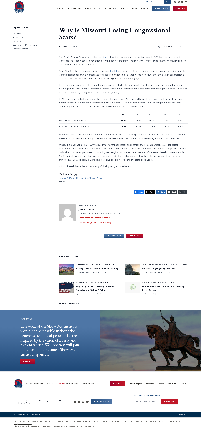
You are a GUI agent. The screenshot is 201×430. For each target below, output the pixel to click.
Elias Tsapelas (150, 272)
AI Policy (183, 383)
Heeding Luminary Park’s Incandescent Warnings (97, 268)
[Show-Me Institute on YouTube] (186, 1)
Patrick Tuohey (85, 272)
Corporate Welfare (20, 49)
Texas (99, 178)
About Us (145, 8)
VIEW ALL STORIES (68, 303)
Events (135, 8)
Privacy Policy (182, 414)
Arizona (62, 178)
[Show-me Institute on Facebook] (175, 1)
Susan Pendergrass (86, 294)
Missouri (79, 178)
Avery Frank (149, 294)
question (102, 57)
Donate (179, 8)
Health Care (18, 37)
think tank (115, 71)
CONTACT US (100, 402)
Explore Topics (91, 8)
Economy (17, 41)
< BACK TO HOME (114, 236)
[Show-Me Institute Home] (19, 7)
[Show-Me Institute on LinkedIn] (182, 1)
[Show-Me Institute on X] (179, 1)
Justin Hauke (166, 47)
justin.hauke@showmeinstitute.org (95, 223)
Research (109, 8)
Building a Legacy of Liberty (69, 8)
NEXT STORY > (134, 236)
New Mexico (89, 178)
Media (123, 8)
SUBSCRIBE (169, 402)
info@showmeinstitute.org (23, 424)
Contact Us (160, 8)
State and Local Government (25, 45)
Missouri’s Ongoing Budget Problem (158, 268)
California (71, 178)
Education (17, 34)
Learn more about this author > (94, 218)
